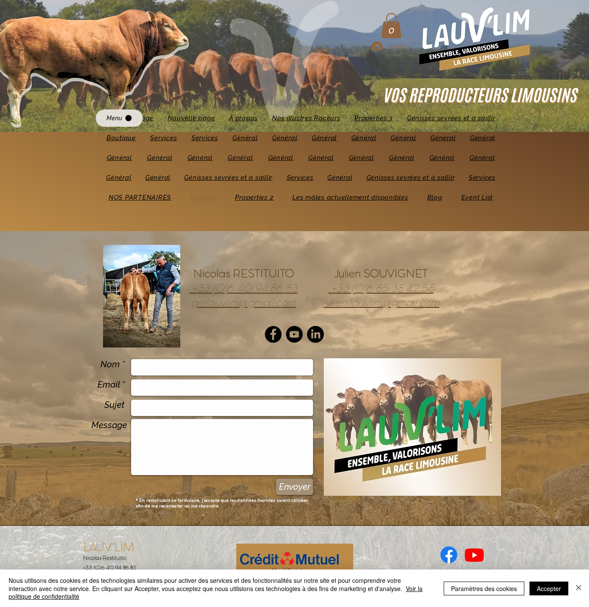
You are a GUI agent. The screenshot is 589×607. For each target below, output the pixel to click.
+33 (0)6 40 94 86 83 (243, 289)
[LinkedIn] (315, 334)
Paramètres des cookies (484, 588)
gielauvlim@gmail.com (243, 303)
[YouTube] (294, 334)
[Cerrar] (578, 588)
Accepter (549, 588)
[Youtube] (474, 555)
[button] (391, 25)
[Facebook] (273, 334)
